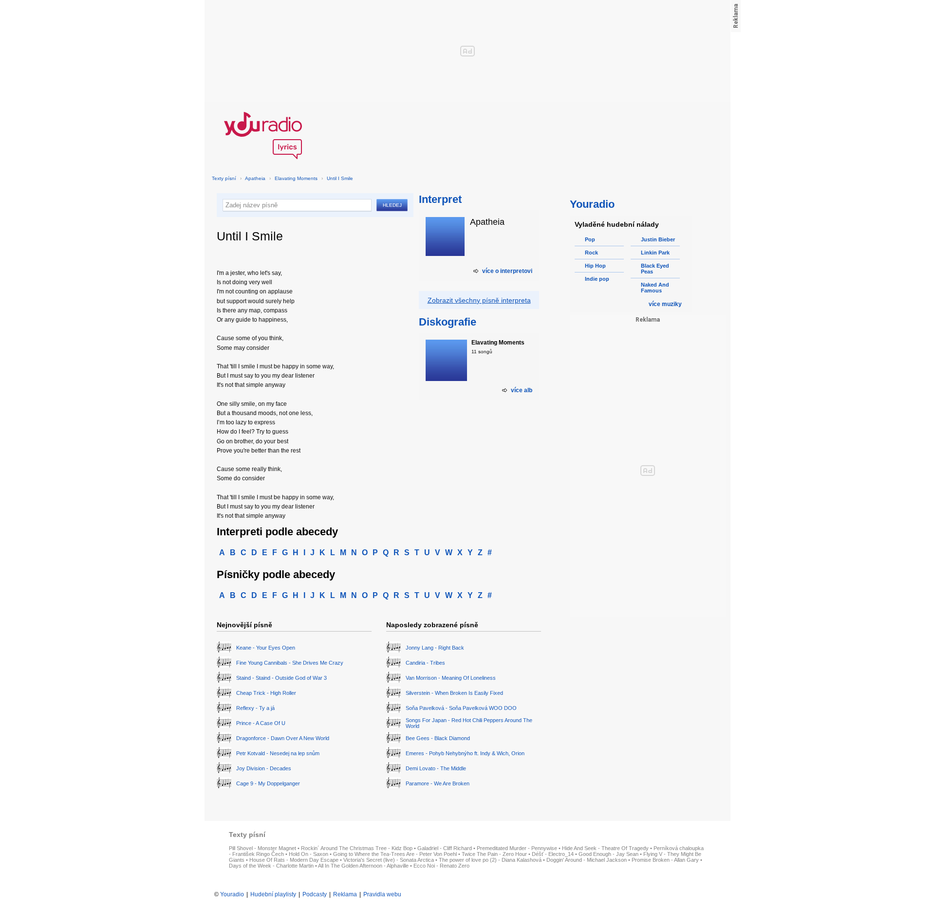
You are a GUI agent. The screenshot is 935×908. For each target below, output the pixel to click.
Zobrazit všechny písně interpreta (479, 300)
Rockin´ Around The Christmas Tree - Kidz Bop (356, 848)
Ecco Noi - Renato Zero (441, 866)
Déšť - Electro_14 (553, 854)
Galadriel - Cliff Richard (444, 848)
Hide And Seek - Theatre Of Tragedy (605, 848)
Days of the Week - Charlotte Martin (271, 866)
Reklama (345, 894)
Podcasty (314, 894)
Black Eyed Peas (655, 268)
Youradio (232, 894)
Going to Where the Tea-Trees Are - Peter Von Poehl (395, 854)
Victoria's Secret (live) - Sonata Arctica (388, 860)
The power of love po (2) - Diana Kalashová (490, 860)
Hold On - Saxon (308, 854)
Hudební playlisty (273, 894)
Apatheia (255, 178)
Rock (591, 252)
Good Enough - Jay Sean (608, 854)
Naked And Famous (655, 287)
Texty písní (224, 178)
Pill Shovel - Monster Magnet (262, 848)
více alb (521, 390)
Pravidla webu (382, 894)
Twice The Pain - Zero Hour (494, 854)
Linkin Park (655, 252)
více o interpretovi (507, 271)
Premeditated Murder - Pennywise (517, 848)
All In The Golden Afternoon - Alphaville (363, 866)
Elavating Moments (296, 178)
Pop (590, 239)
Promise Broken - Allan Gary (665, 860)
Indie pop (597, 279)
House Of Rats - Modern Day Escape (293, 860)
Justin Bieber (658, 239)
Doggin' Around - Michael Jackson (586, 860)
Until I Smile (340, 178)
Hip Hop (595, 266)
